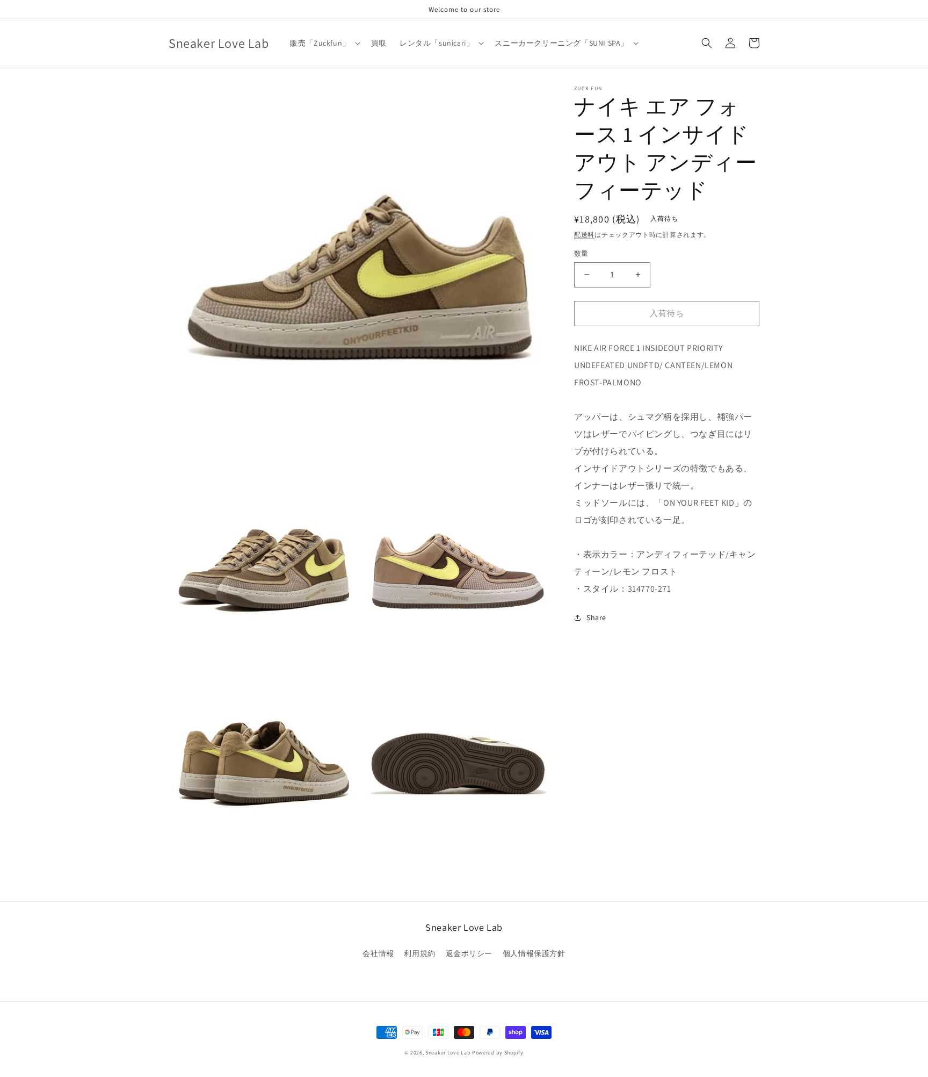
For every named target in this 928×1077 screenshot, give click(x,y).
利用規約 (419, 953)
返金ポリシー (469, 953)
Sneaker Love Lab (447, 1052)
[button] (324, 43)
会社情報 (378, 953)
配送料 (584, 235)
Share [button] (596, 617)
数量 (581, 253)
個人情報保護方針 (534, 953)
